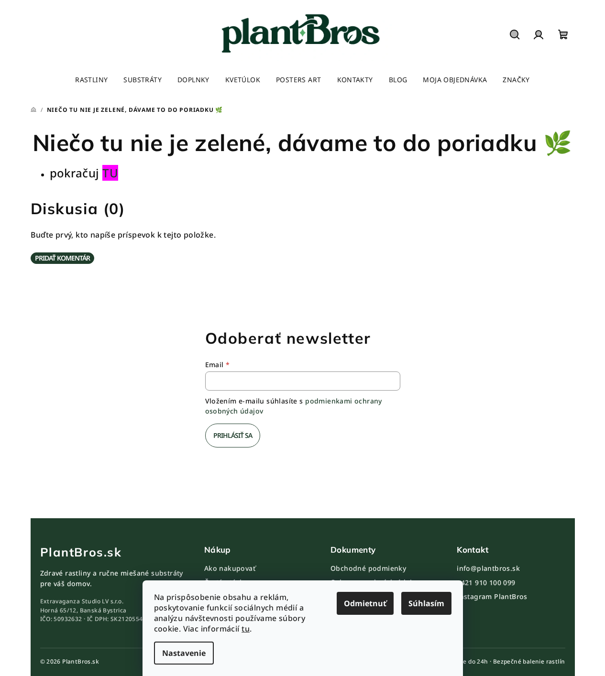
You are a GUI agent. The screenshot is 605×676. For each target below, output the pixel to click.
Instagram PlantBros (492, 596)
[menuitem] (91, 80)
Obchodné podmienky (368, 568)
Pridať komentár (62, 257)
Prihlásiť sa (232, 435)
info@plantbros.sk (488, 568)
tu (246, 628)
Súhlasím (426, 603)
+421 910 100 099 (486, 582)
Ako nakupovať (229, 568)
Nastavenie (184, 653)
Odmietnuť (365, 603)
